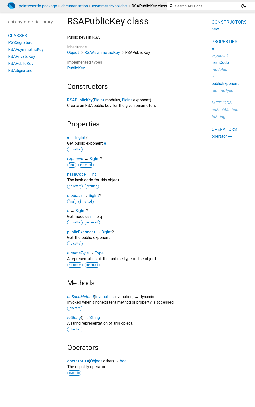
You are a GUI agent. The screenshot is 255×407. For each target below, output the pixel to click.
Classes (17, 35)
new (215, 29)
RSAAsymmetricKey (102, 52)
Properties (224, 41)
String (94, 317)
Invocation (104, 296)
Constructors (229, 22)
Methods (222, 102)
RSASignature (20, 70)
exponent (75, 158)
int (94, 174)
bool (124, 361)
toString (74, 317)
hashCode (76, 174)
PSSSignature (20, 42)
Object (73, 52)
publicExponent (81, 232)
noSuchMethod (80, 296)
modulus (75, 195)
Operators (224, 129)
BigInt (99, 100)
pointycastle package (38, 6)
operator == (78, 361)
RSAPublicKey (80, 100)
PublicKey (76, 68)
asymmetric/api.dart (110, 6)
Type (99, 253)
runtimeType (78, 253)
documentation (74, 6)
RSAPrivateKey (21, 56)
